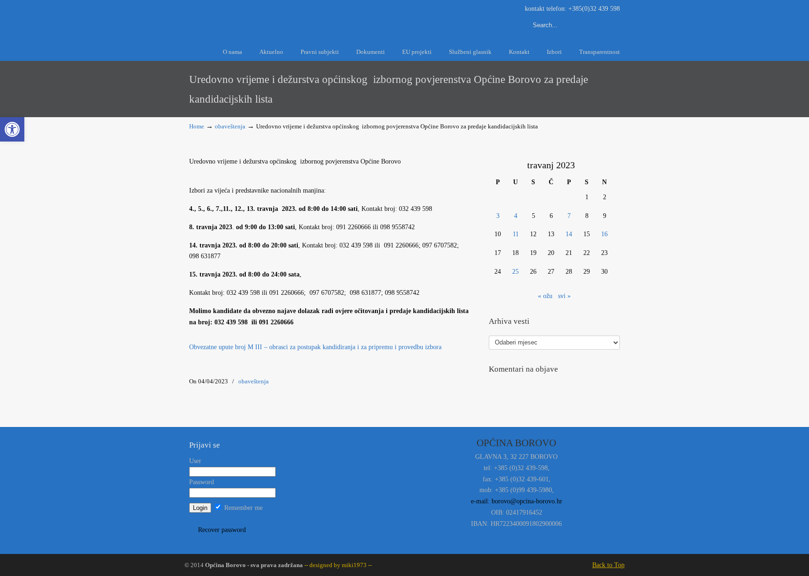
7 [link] (569, 215)
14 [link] (569, 234)
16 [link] (604, 234)
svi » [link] (564, 295)
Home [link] (196, 126)
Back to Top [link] (608, 565)
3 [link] (498, 215)
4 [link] (515, 215)
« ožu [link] (545, 295)
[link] (12, 129)
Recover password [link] (222, 529)
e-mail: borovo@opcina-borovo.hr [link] (516, 501)
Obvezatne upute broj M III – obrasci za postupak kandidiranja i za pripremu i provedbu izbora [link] (315, 347)
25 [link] (515, 271)
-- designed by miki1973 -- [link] (337, 565)
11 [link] (516, 234)
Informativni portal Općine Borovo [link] (273, 18)
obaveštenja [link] (230, 126)
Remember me (242, 507)
